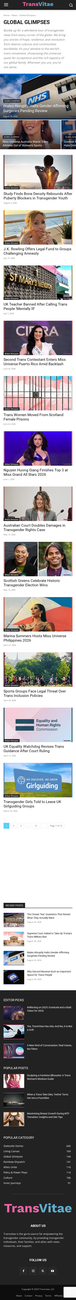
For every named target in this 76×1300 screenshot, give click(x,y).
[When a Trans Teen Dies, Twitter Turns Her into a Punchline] (14, 1100)
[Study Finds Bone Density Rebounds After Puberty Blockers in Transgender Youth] (38, 172)
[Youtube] (53, 1271)
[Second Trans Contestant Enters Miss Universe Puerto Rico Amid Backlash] (38, 338)
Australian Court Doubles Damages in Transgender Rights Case (34, 527)
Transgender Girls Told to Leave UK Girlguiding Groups (32, 804)
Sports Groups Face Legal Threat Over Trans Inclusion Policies (35, 693)
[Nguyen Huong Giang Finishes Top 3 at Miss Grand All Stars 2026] (38, 448)
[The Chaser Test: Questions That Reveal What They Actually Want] (14, 920)
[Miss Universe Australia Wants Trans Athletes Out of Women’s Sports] (30, 134)
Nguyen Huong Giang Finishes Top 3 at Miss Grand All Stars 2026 (36, 472)
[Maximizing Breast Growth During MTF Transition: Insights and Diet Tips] (14, 1119)
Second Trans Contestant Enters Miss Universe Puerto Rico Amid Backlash (35, 361)
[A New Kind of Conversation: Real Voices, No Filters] (14, 1051)
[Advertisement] (38, 864)
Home (7, 15)
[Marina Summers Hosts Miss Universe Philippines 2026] (38, 614)
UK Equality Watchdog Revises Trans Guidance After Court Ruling (34, 748)
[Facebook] (23, 1271)
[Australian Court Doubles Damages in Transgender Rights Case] (38, 504)
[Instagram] (33, 1271)
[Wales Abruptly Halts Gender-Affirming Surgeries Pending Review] (38, 97)
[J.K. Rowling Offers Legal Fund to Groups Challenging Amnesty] (38, 227)
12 (36, 825)
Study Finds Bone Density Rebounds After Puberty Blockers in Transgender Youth (38, 196)
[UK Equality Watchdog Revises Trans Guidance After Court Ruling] (38, 725)
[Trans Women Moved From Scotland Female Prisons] (38, 393)
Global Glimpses (12, 101)
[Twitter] (43, 1271)
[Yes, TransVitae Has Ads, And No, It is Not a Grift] (14, 1032)
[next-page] (43, 826)
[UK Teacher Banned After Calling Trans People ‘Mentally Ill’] (38, 282)
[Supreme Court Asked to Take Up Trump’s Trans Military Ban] (14, 939)
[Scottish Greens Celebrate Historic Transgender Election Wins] (38, 559)
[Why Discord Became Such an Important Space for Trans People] (14, 977)
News (14, 15)
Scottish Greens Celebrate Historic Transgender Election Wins (32, 583)
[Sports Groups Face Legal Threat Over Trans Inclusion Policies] (38, 669)
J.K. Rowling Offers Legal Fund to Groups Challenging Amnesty (37, 251)
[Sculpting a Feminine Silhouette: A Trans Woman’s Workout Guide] (14, 1081)
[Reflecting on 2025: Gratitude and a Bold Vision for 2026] (14, 1013)
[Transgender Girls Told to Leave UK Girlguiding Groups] (38, 780)
